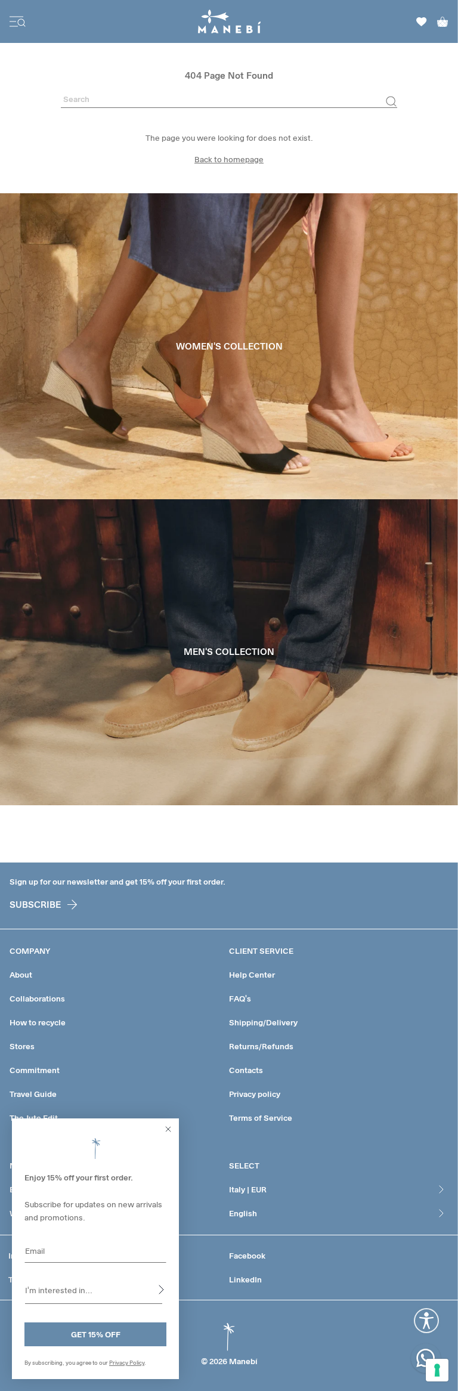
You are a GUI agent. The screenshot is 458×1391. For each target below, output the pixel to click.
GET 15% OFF (95, 1334)
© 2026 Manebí (229, 1361)
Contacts (246, 1070)
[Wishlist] (421, 21)
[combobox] (93, 1289)
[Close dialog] (168, 1129)
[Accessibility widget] (426, 1321)
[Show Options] (161, 1289)
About (21, 974)
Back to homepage (229, 159)
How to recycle (38, 1022)
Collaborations (37, 998)
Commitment (35, 1070)
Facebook (247, 1255)
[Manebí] (229, 21)
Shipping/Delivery (263, 1022)
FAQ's (240, 998)
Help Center (252, 974)
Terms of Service (260, 1118)
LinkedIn (245, 1279)
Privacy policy (254, 1094)
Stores (22, 1046)
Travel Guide (33, 1094)
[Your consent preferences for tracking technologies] (437, 1370)
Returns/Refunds (261, 1046)
